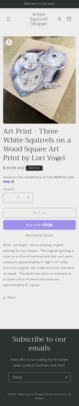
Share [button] (11, 297)
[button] (8, 19)
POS (46, 394)
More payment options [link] (39, 235)
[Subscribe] (65, 377)
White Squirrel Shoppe (31, 394)
